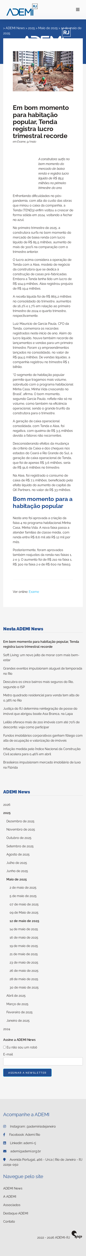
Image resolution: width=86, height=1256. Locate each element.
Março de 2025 (17, 1004)
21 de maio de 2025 (24, 954)
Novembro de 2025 (20, 829)
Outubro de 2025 (18, 838)
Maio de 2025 (16, 879)
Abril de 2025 (16, 996)
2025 (7, 813)
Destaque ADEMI (15, 1213)
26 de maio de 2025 (24, 971)
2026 (6, 805)
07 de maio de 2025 (24, 904)
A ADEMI (9, 1196)
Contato (9, 1221)
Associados (11, 1205)
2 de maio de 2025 (23, 887)
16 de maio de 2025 (24, 937)
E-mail (8, 1054)
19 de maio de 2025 (24, 946)
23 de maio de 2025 (24, 962)
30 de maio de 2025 (24, 987)
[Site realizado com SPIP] (77, 1237)
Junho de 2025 (17, 871)
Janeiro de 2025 (18, 1020)
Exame (34, 592)
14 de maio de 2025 (24, 929)
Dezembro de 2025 (20, 821)
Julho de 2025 (16, 863)
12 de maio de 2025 (24, 921)
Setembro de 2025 (20, 846)
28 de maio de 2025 (24, 979)
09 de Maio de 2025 (24, 912)
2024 (6, 1029)
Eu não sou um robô (21, 1047)
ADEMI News (15, 28)
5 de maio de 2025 (23, 896)
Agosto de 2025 (18, 854)
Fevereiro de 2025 (19, 1012)
